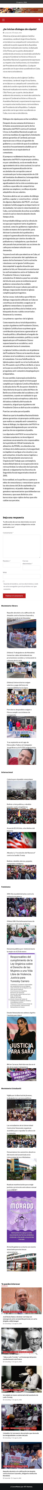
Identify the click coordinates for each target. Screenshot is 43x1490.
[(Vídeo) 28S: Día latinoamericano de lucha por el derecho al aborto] (21, 934)
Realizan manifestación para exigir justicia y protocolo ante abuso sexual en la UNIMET (21, 1187)
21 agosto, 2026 (17, 1361)
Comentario (8, 533)
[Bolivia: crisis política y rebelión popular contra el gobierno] (21, 816)
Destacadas (26, 1311)
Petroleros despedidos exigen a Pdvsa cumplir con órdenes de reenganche (19, 712)
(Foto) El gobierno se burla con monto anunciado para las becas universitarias (21, 1249)
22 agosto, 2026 (17, 1323)
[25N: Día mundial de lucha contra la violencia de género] (21, 907)
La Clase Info (8, 33)
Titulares (6, 1311)
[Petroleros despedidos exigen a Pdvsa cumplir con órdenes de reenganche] (21, 727)
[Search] (39, 19)
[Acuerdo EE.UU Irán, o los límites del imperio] (21, 840)
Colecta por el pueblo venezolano (20, 779)
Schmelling (7, 1323)
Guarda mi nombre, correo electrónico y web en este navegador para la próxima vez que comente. (20, 586)
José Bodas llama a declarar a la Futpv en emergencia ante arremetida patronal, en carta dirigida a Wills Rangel (20, 1319)
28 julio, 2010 (18, 33)
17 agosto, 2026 (17, 1478)
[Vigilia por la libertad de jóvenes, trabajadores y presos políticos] (21, 1110)
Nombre (6, 561)
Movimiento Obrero (9, 1466)
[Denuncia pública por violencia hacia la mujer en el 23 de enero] (21, 980)
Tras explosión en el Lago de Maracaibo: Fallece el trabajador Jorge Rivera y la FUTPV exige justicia (21, 744)
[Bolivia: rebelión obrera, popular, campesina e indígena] (21, 872)
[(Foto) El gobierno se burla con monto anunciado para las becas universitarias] (21, 1262)
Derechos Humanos (16, 1311)
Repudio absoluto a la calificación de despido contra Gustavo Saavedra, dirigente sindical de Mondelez (21, 615)
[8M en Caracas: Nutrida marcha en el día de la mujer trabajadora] (21, 1074)
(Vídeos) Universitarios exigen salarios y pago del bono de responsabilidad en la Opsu (18, 685)
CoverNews (16, 1487)
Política (34, 1311)
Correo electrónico (27, 562)
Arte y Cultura (14, 1352)
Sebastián (7, 1478)
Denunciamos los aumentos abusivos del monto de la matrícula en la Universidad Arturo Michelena (21, 1154)
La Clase (6, 1352)
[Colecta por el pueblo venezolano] (21, 790)
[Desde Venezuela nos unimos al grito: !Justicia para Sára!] (21, 1038)
